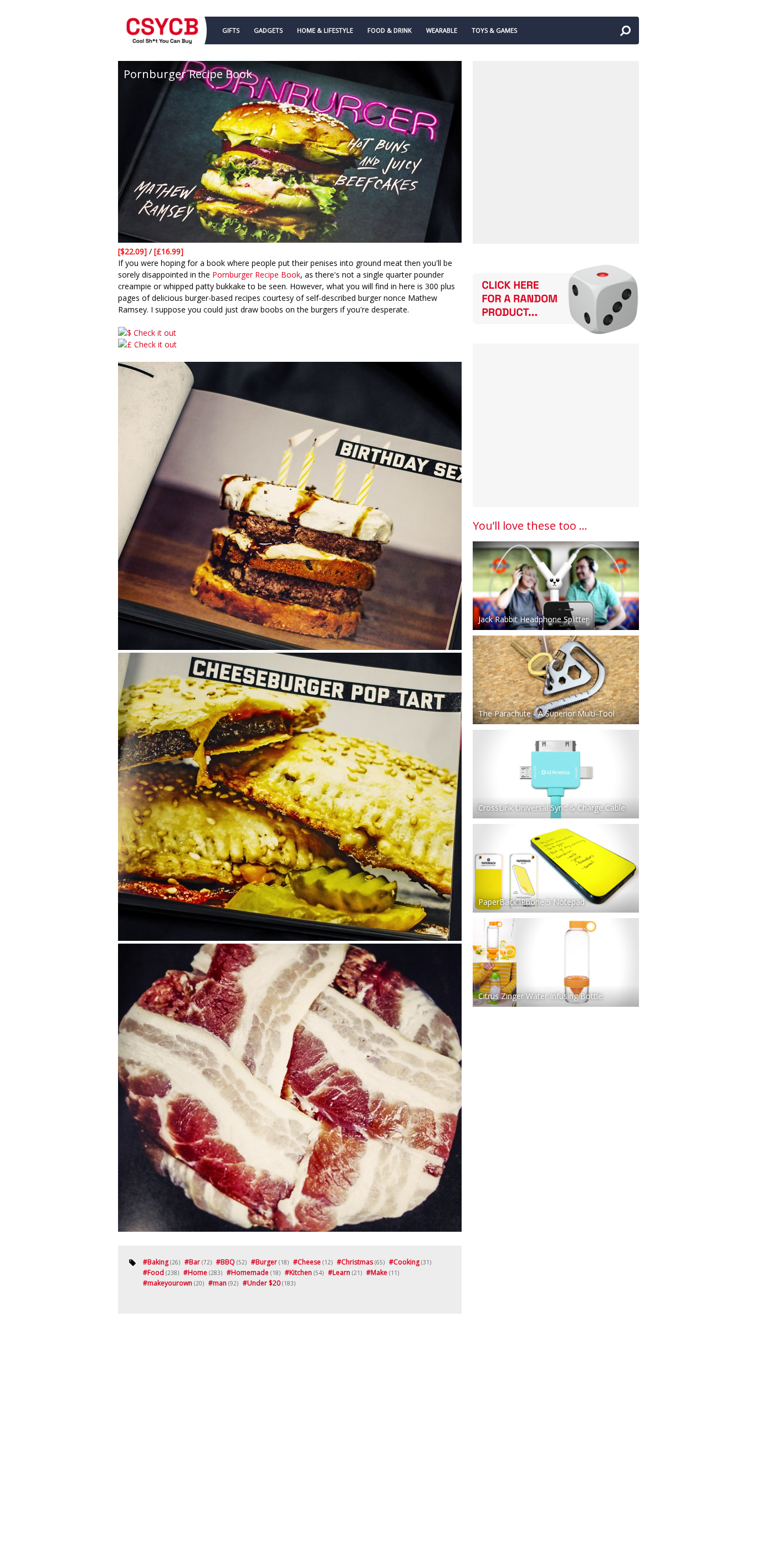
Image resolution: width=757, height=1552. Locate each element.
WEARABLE (441, 30)
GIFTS (230, 30)
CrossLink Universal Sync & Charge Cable (551, 807)
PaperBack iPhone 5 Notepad (531, 902)
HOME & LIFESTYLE (325, 30)
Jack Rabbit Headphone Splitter (533, 619)
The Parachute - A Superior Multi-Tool (546, 713)
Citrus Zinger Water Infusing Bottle (540, 996)
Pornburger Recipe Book (256, 274)
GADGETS (268, 30)
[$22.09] (133, 251)
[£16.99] (168, 251)
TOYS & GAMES (494, 30)
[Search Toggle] (625, 30)
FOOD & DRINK (389, 30)
